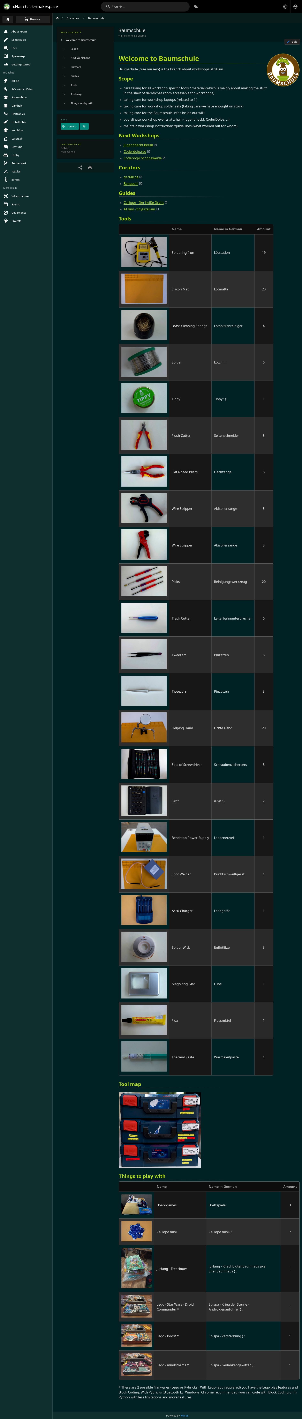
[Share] (80, 167)
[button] (285, 6)
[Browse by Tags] (196, 7)
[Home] (7, 19)
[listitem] (85, 40)
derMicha (131, 177)
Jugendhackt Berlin (138, 145)
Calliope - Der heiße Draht (144, 202)
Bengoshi (131, 183)
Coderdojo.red (135, 151)
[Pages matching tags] (84, 126)
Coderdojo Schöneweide (143, 158)
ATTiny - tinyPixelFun (139, 209)
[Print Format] (90, 167)
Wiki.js (184, 1415)
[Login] (295, 7)
